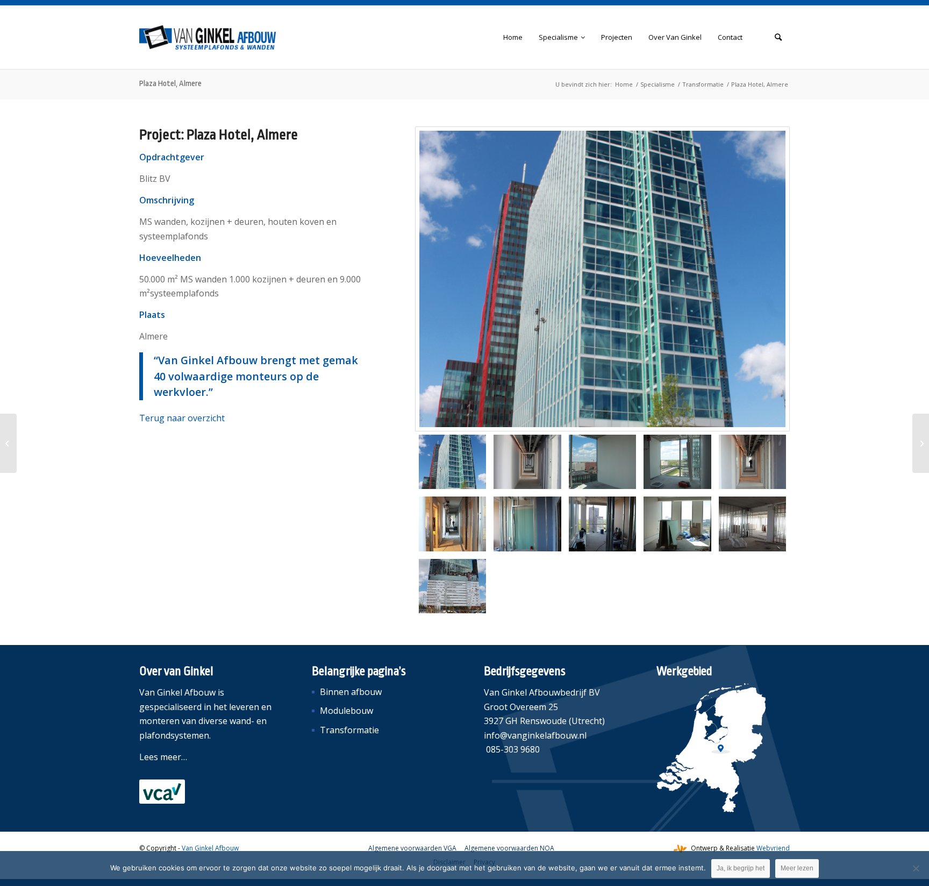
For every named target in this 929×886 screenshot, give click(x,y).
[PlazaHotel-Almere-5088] (602, 278)
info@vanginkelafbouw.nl (535, 735)
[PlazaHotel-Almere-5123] (527, 524)
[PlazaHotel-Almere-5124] (602, 524)
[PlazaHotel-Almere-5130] (752, 524)
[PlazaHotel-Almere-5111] (752, 462)
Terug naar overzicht (182, 418)
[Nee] (915, 868)
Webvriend (773, 848)
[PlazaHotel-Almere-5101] (602, 462)
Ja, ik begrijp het (740, 868)
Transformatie (349, 730)
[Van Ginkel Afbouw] (207, 37)
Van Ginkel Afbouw (210, 848)
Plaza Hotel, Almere (170, 83)
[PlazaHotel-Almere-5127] (677, 524)
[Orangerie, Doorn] (920, 443)
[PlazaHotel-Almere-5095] (527, 462)
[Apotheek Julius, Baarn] (8, 443)
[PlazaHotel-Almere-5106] (677, 462)
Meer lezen (797, 868)
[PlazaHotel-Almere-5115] (452, 524)
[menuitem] (513, 37)
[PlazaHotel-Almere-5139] (452, 586)
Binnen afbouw (351, 692)
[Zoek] (778, 37)
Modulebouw (346, 711)
